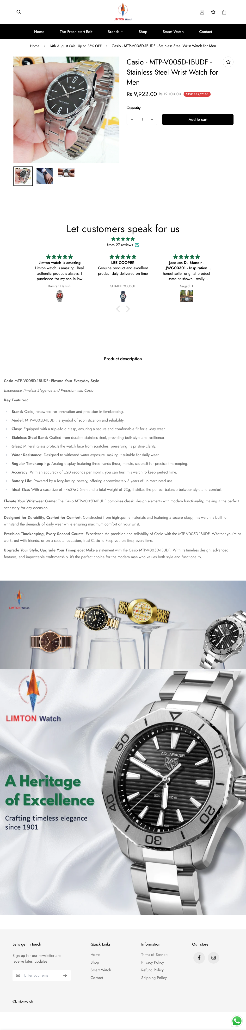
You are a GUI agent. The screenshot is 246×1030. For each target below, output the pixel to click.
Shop (143, 31)
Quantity (134, 108)
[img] (123, 239)
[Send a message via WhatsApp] (237, 1021)
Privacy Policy (152, 962)
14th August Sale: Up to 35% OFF (75, 46)
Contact (205, 31)
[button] (223, 12)
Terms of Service (154, 954)
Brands (113, 31)
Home (39, 31)
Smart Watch (173, 31)
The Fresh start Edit (76, 31)
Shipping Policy (154, 977)
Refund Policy (152, 970)
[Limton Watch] (123, 12)
